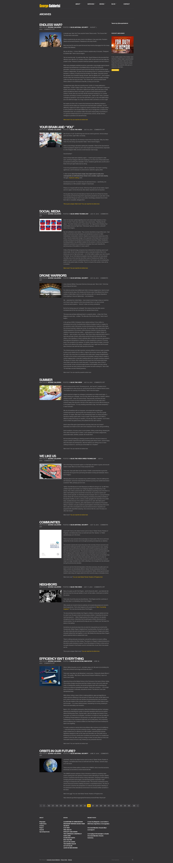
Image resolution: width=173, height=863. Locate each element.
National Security (81, 27)
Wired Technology (81, 214)
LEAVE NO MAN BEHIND (70, 848)
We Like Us (47, 456)
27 (93, 806)
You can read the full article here (79, 515)
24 (81, 806)
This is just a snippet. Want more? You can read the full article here (81, 204)
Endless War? (50, 24)
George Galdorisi (54, 27)
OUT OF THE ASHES (69, 842)
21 (69, 806)
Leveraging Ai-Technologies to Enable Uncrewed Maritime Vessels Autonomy (98, 836)
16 (49, 806)
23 (77, 806)
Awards (41, 830)
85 (134, 806)
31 (109, 806)
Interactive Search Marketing (53, 859)
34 (121, 806)
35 (125, 806)
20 (65, 806)
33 (117, 806)
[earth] (50, 765)
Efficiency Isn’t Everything (61, 658)
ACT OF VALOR (67, 846)
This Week (78, 129)
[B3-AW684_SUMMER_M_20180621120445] (50, 392)
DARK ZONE (67, 836)
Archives (45, 14)
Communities (49, 522)
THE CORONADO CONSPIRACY (72, 834)
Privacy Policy (64, 859)
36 (129, 806)
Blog (72, 27)
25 (85, 806)
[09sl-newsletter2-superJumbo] (50, 140)
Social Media (49, 211)
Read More (115, 70)
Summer (45, 379)
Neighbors (48, 584)
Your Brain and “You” (56, 127)
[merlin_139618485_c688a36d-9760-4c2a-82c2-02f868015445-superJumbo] (50, 471)
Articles (41, 826)
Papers (41, 828)
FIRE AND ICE (67, 830)
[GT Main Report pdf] (50, 544)
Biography (42, 822)
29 (101, 806)
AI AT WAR (66, 828)
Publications (42, 824)
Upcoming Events (44, 832)
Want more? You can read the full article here (75, 119)
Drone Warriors (52, 275)
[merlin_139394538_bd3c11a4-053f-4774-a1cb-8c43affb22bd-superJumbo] (50, 225)
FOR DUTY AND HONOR (70, 832)
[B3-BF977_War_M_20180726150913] (50, 39)
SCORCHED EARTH (69, 838)
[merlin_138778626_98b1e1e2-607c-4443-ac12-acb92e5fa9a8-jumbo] (50, 676)
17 (53, 806)
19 (61, 806)
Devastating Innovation (83, 661)
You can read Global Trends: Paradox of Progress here (88, 577)
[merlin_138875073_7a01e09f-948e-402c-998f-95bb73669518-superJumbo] (50, 596)
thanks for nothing (74, 178)
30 (105, 806)
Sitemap (70, 859)
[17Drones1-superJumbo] (50, 290)
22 (73, 806)
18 (57, 806)
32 (113, 806)
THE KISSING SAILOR (69, 844)
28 (97, 806)
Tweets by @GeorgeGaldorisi (120, 23)
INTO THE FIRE (67, 840)
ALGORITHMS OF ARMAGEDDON (73, 822)
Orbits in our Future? (57, 750)
